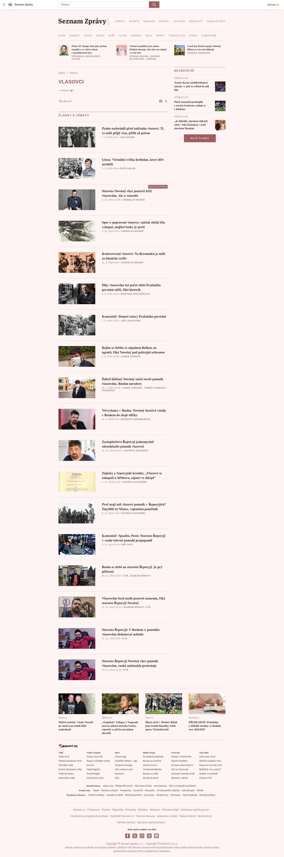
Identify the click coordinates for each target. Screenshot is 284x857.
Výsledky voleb (66, 765)
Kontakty (131, 810)
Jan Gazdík (127, 137)
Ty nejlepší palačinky (153, 756)
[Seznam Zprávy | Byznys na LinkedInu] (156, 836)
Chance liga (120, 756)
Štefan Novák (139, 56)
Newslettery (205, 816)
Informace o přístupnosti (195, 810)
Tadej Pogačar (93, 769)
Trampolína (125, 790)
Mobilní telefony (96, 795)
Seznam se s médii (167, 816)
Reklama (155, 810)
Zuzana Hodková (198, 53)
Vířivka (199, 790)
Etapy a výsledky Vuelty (98, 761)
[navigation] (4, 4)
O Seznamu (93, 810)
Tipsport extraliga (123, 765)
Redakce (143, 810)
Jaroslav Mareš (133, 200)
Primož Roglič (93, 774)
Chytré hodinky (189, 795)
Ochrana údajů (170, 810)
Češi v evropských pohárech (182, 786)
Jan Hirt (90, 765)
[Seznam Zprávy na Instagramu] (142, 836)
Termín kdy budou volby (70, 769)
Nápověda (118, 810)
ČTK (126, 576)
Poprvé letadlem (179, 761)
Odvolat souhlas (126, 822)
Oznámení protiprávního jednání (89, 816)
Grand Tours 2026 (95, 778)
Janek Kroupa (131, 356)
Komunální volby (67, 778)
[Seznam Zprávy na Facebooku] (127, 836)
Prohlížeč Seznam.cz (122, 816)
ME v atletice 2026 (124, 769)
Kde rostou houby (143, 786)
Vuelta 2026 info (95, 756)
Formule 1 (119, 774)
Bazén (96, 790)
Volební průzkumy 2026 (70, 761)
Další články (199, 138)
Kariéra (106, 810)
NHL (117, 778)
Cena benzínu (160, 786)
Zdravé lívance (150, 765)
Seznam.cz (273, 4)
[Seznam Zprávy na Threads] (149, 836)
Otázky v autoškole (208, 774)
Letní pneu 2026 (207, 756)
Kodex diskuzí (188, 816)
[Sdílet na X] (166, 101)
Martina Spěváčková (135, 294)
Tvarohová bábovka (152, 769)
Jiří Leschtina (131, 321)
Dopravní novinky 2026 (210, 765)
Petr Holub (128, 168)
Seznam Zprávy (140, 576)
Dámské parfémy (133, 795)
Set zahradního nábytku (168, 790)
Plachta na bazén (109, 790)
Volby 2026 (64, 756)
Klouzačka (150, 790)
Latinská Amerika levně (182, 774)
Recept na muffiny (152, 761)
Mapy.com (108, 786)
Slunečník (138, 790)
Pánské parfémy (207, 795)
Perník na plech (150, 778)
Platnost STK (205, 778)
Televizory (175, 795)
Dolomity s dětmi (179, 778)
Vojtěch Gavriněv (136, 451)
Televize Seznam (145, 816)
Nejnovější (184, 70)
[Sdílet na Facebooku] (160, 101)
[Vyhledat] (154, 4)
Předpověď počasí (124, 786)
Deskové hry (162, 795)
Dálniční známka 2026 (210, 761)
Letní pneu (149, 795)
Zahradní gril (188, 790)
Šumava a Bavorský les (182, 765)
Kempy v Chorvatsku (181, 756)
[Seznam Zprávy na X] (134, 836)
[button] (64, 50)
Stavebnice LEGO (114, 795)
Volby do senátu (66, 774)
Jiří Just (127, 544)
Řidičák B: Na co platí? (210, 769)
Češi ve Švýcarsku (180, 769)
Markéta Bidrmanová (136, 419)
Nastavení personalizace (151, 822)
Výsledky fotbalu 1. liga (126, 761)
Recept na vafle (150, 774)
